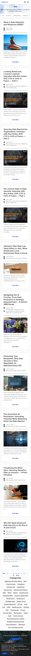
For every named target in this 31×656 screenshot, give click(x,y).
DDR (7, 29)
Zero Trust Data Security (15, 312)
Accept (4, 653)
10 (13, 575)
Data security (12, 86)
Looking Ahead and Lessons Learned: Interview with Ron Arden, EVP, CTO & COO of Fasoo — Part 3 (15, 76)
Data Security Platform (21, 258)
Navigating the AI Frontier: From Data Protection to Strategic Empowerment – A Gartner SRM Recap (15, 299)
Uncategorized (22, 426)
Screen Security (22, 480)
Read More (15, 62)
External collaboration (21, 86)
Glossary (25, 15)
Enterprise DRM (21, 370)
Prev (4, 573)
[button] (29, 2)
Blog (7, 86)
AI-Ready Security (10, 426)
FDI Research (17, 15)
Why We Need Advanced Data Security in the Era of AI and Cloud (15, 525)
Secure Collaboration (11, 87)
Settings (11, 653)
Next (17, 575)
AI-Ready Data (10, 309)
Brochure (8, 15)
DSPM (10, 29)
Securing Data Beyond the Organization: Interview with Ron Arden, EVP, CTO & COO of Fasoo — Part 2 (15, 134)
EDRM (17, 311)
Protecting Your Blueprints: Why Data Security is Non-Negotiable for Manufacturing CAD (13, 361)
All (3, 15)
